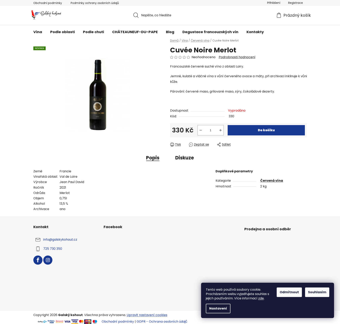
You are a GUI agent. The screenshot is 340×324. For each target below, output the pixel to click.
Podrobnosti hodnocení (237, 57)
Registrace (295, 3)
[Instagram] (47, 260)
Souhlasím (317, 292)
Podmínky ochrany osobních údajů (95, 3)
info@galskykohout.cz (60, 239)
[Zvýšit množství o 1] (220, 130)
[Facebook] (37, 260)
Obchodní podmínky (47, 3)
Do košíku (266, 130)
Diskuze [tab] (184, 157)
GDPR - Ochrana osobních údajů (162, 321)
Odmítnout (289, 292)
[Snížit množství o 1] (201, 130)
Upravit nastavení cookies (147, 315)
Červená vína (271, 180)
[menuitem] (37, 32)
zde (261, 298)
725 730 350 (52, 249)
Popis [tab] (152, 157)
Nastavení (218, 308)
